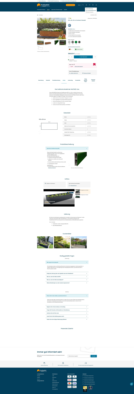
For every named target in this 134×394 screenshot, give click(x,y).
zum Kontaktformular (91, 10)
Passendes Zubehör (93, 80)
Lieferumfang (70, 80)
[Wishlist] (89, 5)
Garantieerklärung (55, 382)
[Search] (83, 5)
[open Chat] (131, 384)
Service (38, 379)
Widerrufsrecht (55, 384)
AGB (53, 379)
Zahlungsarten (55, 385)
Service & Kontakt (70, 5)
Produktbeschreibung (56, 80)
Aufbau (64, 80)
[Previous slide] (37, 28)
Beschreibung (40, 80)
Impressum (54, 377)
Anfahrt (38, 377)
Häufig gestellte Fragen (85, 80)
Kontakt (38, 375)
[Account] (86, 5)
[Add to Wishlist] (95, 56)
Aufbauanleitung (73, 185)
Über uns (54, 387)
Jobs (53, 375)
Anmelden (94, 356)
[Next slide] (66, 28)
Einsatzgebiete (55, 389)
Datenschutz (54, 380)
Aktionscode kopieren (79, 66)
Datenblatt (48, 80)
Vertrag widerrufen (40, 380)
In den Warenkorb (83, 57)
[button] (92, 4)
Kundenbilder (77, 80)
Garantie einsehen (51, 167)
